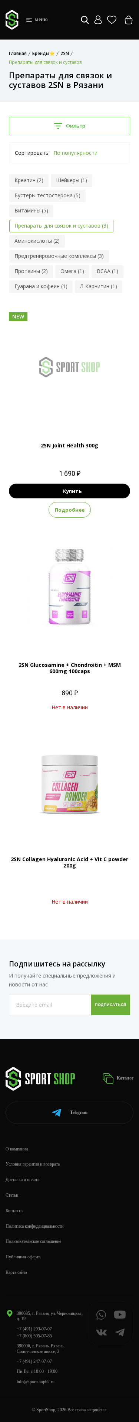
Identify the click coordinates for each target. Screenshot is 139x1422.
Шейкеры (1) (71, 180)
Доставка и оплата (22, 1179)
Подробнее (70, 510)
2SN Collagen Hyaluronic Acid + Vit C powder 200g (69, 862)
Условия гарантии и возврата (33, 1164)
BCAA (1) (107, 270)
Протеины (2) (31, 270)
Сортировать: (32, 152)
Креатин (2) (28, 180)
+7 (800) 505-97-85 (34, 1336)
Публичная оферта (23, 1256)
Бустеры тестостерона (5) (47, 195)
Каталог (124, 1078)
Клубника (58, 415)
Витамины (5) (31, 210)
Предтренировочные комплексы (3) (59, 255)
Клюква (84, 415)
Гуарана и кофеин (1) (40, 286)
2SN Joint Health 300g (69, 445)
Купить (72, 491)
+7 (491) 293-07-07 (34, 1328)
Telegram (78, 1112)
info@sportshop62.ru (35, 1381)
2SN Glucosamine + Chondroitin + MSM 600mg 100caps (70, 668)
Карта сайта (16, 1272)
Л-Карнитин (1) (98, 286)
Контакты (14, 1210)
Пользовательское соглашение (33, 1241)
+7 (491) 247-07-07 (34, 1361)
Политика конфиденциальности (34, 1226)
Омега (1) (72, 270)
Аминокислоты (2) (37, 240)
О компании (17, 1149)
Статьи (12, 1195)
